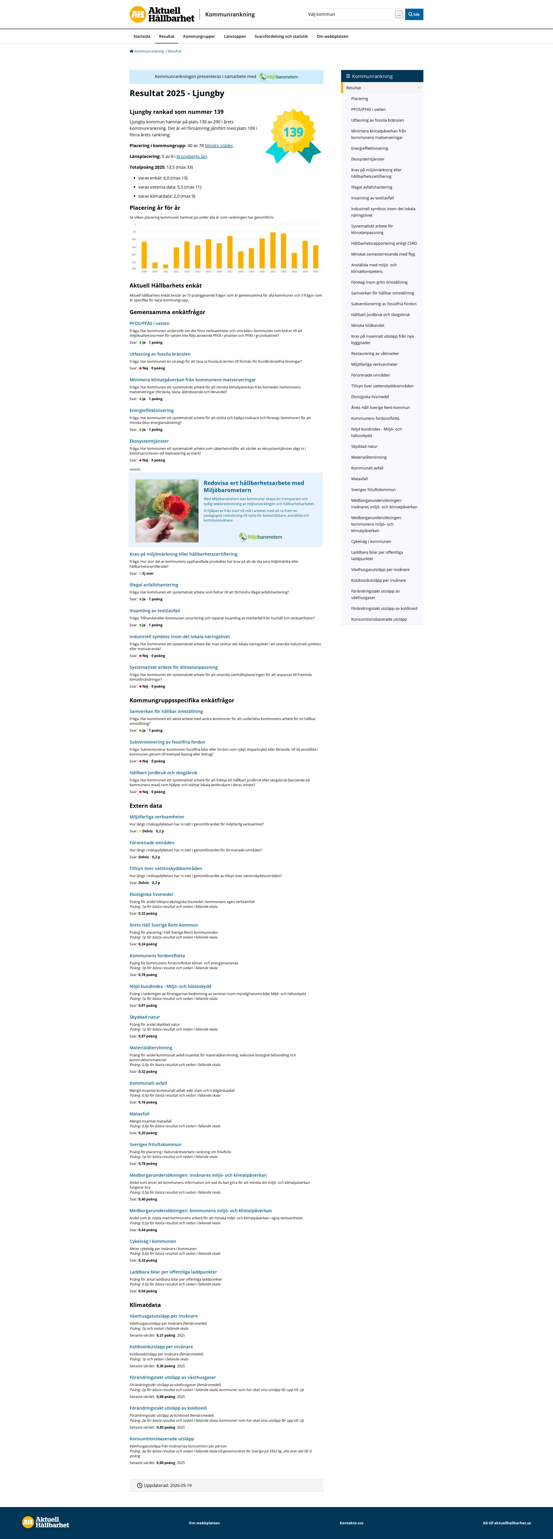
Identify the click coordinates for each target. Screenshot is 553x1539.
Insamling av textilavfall (372, 197)
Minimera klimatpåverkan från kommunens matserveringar (378, 134)
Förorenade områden (370, 375)
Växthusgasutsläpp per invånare (380, 569)
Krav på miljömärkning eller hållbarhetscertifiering (376, 173)
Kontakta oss (351, 1522)
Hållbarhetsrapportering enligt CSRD (384, 243)
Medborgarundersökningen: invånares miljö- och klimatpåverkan (384, 503)
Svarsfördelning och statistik (281, 36)
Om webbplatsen (332, 36)
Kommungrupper (199, 36)
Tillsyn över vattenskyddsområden (382, 385)
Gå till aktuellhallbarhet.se (507, 1522)
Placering (359, 98)
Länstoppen (235, 36)
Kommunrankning (149, 51)
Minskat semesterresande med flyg (383, 254)
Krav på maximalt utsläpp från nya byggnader (382, 339)
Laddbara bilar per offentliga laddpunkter (377, 555)
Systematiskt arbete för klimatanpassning (372, 229)
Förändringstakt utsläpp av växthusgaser (375, 594)
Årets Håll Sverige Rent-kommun (380, 407)
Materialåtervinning (369, 457)
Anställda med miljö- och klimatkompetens (374, 268)
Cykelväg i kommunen (371, 541)
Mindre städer (219, 145)
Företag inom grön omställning (379, 282)
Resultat (166, 36)
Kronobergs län (191, 156)
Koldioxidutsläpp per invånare (378, 580)
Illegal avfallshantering (371, 187)
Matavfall (359, 478)
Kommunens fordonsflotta (375, 418)
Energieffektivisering (369, 148)
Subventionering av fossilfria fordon (383, 303)
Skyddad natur (364, 446)
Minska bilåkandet (367, 325)
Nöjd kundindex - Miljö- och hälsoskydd (376, 432)
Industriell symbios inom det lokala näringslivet (383, 212)
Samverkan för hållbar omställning (382, 293)
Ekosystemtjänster (368, 159)
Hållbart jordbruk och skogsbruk (380, 314)
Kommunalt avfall (367, 468)
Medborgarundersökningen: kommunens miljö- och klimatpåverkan (376, 524)
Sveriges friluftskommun (373, 489)
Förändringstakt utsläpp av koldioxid (384, 608)
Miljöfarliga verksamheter (374, 364)
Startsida (141, 36)
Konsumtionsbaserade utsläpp (379, 619)
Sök (416, 14)
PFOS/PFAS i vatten (368, 109)
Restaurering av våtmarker (375, 353)
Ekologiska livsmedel (370, 396)
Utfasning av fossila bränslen (377, 120)
